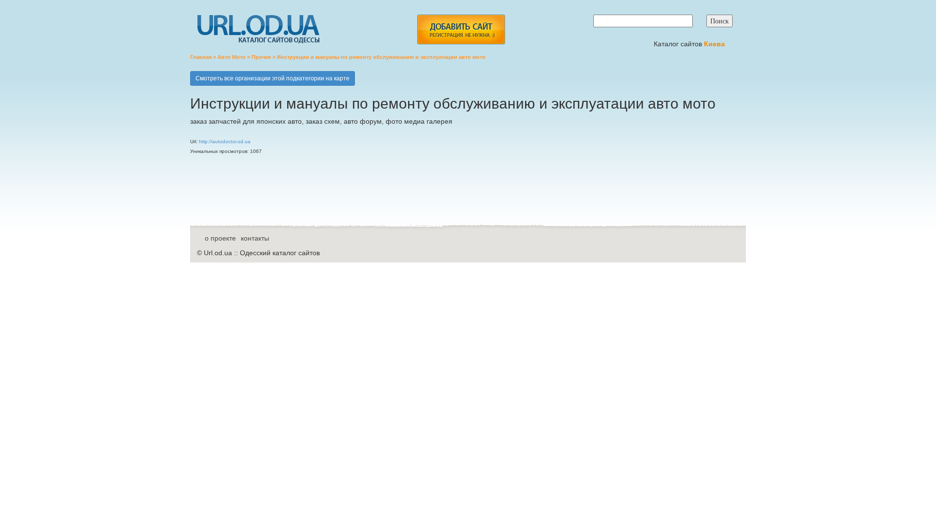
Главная (201, 57)
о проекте (220, 238)
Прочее (261, 57)
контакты (255, 238)
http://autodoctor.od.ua (225, 141)
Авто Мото (231, 57)
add (461, 29)
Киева (715, 44)
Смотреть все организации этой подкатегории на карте (272, 78)
